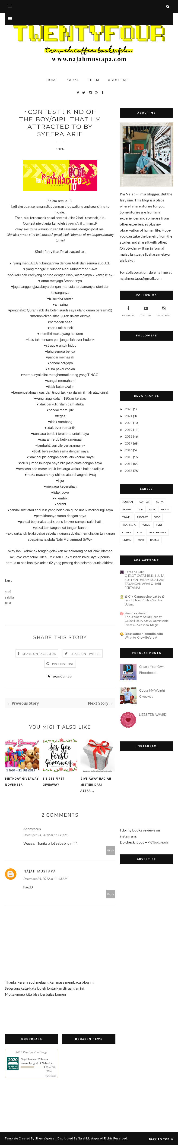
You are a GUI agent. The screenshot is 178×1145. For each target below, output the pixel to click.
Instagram (163, 315)
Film (152, 509)
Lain (140, 509)
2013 (128, 471)
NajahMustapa (88, 1138)
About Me (118, 80)
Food (157, 517)
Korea (146, 524)
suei (8, 592)
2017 (128, 443)
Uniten (126, 540)
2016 (128, 450)
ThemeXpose (45, 1138)
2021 (128, 416)
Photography (157, 532)
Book (140, 540)
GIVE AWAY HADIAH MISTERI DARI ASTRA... (95, 785)
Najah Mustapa (39, 871)
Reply (110, 850)
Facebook (128, 315)
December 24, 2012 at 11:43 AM (45, 879)
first (8, 603)
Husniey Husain (136, 613)
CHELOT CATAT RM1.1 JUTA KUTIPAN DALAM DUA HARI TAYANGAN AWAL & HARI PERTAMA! (144, 582)
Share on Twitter (86, 654)
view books (50, 1075)
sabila (9, 597)
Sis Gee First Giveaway (53, 782)
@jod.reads (160, 842)
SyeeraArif (74, 223)
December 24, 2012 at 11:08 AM (45, 835)
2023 (128, 409)
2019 (128, 430)
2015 (128, 457)
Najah (24, 1059)
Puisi (159, 524)
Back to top (159, 1139)
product (142, 517)
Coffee (126, 532)
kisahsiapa (129, 524)
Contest (66, 676)
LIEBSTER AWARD (152, 714)
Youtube (145, 315)
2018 (128, 436)
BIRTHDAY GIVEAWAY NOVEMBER (22, 782)
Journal (127, 501)
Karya (73, 80)
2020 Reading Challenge (31, 1052)
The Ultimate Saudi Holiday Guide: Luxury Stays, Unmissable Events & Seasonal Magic (146, 621)
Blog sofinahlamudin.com (144, 634)
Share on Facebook (39, 654)
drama (154, 540)
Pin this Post (63, 664)
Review (126, 509)
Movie (165, 509)
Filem (93, 80)
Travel (126, 517)
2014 (128, 464)
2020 (128, 423)
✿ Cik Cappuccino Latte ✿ (145, 596)
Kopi (140, 532)
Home (52, 80)
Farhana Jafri (135, 572)
